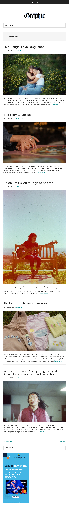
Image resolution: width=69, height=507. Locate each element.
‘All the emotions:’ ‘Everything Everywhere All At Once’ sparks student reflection (33, 372)
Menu (36, 2)
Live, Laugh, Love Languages (23, 47)
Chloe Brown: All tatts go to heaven (28, 183)
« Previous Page (7, 441)
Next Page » (62, 441)
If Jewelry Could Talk (18, 114)
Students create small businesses (27, 303)
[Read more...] (55, 105)
